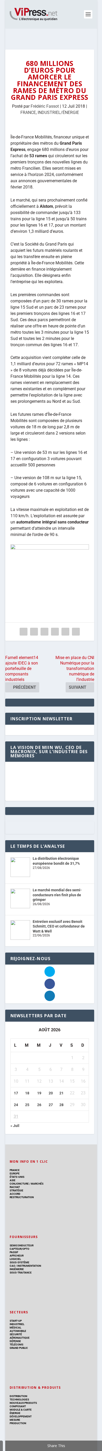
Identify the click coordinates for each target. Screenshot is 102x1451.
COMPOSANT (18, 1406)
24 (16, 1105)
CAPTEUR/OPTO (19, 1248)
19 (39, 1093)
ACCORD (15, 1193)
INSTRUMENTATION (29, 1265)
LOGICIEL (15, 1259)
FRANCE (28, 112)
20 (51, 1093)
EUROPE (15, 1173)
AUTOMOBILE (18, 1331)
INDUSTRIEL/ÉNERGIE (58, 112)
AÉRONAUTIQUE (20, 1337)
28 (61, 1105)
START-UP (16, 1320)
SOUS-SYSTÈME (19, 1262)
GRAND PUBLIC (19, 1347)
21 (61, 1093)
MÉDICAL (15, 1327)
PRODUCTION (18, 1423)
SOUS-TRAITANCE (21, 1272)
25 (27, 1105)
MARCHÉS (37, 1183)
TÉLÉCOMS (16, 1344)
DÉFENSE (15, 1341)
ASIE (12, 1180)
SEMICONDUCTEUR (21, 1245)
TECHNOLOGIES (19, 1399)
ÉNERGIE (15, 1413)
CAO (12, 1265)
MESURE (15, 1419)
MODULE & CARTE (21, 1409)
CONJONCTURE (19, 1183)
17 (16, 1093)
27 (51, 1105)
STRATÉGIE (16, 1190)
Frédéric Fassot (45, 106)
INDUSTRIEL (17, 1324)
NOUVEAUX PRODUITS (23, 1402)
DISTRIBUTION (18, 1396)
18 (27, 1093)
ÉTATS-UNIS (17, 1176)
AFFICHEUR (17, 1255)
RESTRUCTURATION (22, 1197)
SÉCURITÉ (16, 1334)
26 (39, 1105)
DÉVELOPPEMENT (21, 1416)
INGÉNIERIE (17, 1269)
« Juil (14, 1126)
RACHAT (15, 1187)
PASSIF (14, 1252)
